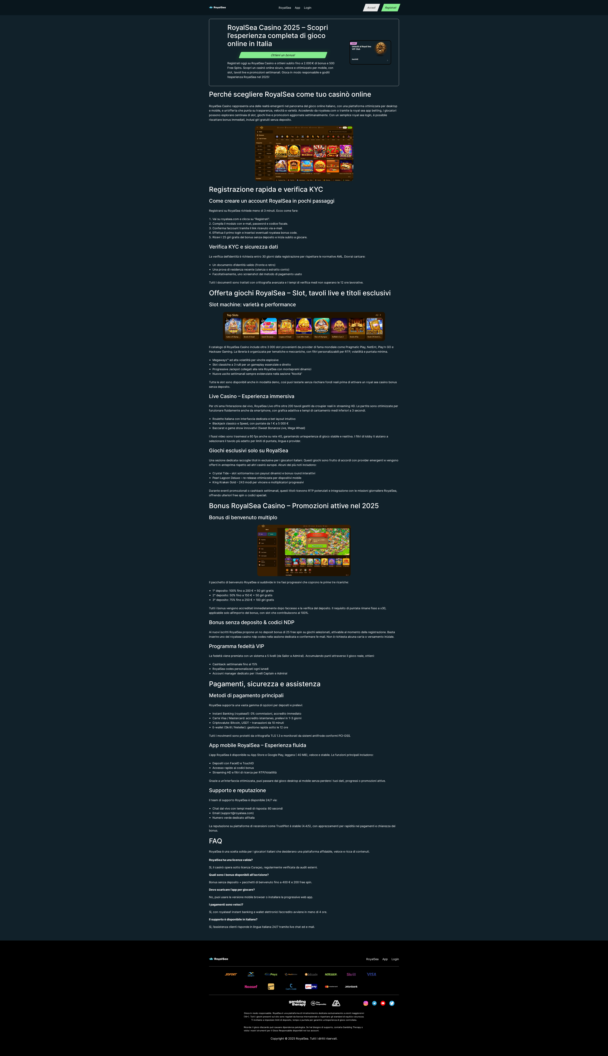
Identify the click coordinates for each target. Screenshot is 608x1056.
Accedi (371, 7)
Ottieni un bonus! (283, 55)
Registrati (390, 7)
